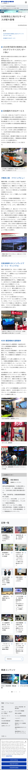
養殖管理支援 (4, 723)
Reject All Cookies (14, 764)
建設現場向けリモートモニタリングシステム (20, 732)
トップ (2, 6)
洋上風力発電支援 (5, 720)
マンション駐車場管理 (20, 716)
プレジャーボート (5, 716)
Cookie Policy (9, 755)
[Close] (25, 741)
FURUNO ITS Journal (10, 6)
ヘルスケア (17, 718)
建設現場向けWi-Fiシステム (20, 728)
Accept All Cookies (14, 767)
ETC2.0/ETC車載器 (19, 711)
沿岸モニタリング (5, 725)
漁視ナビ (3, 718)
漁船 (2, 709)
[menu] (26, 2)
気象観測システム (19, 720)
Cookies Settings (14, 760)
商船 (2, 707)
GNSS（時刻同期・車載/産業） (20, 707)
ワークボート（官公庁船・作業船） (6, 712)
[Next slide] (20, 692)
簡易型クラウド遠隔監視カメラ (20, 724)
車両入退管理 (18, 713)
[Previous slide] (8, 692)
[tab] (11, 691)
